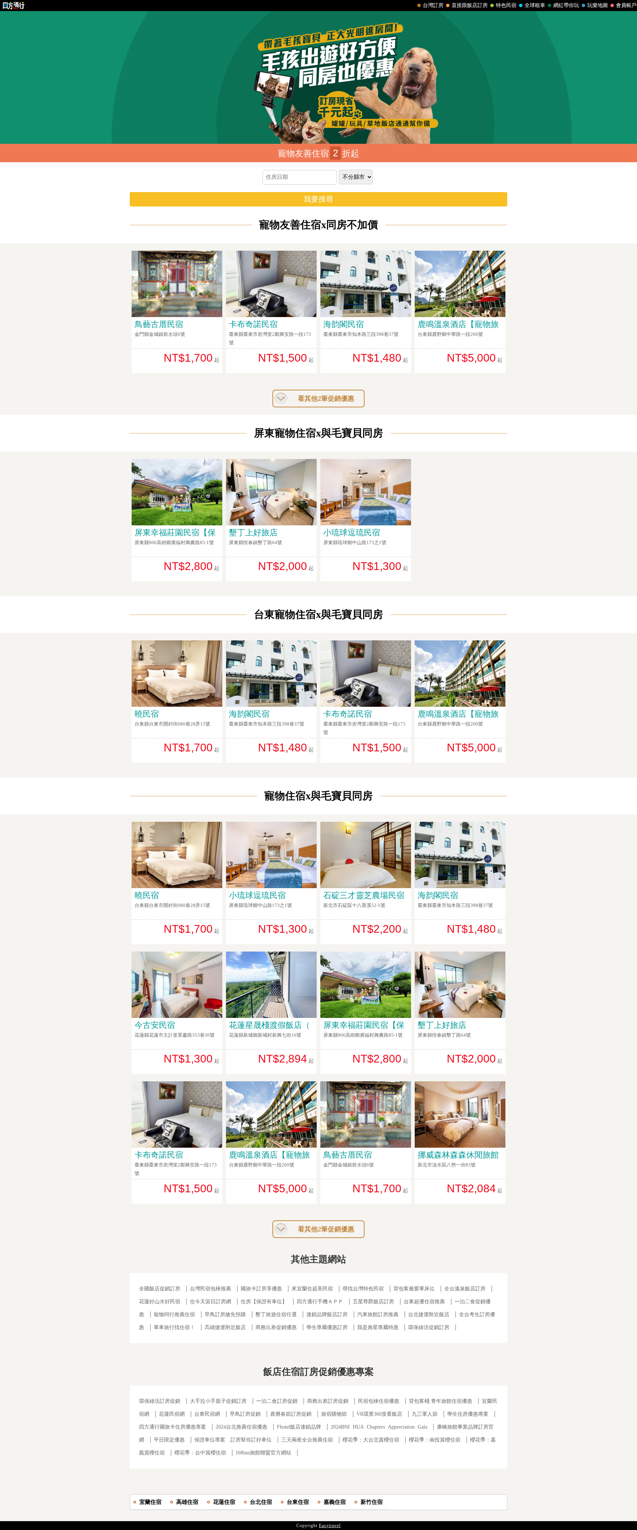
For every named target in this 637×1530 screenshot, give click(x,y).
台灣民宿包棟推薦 (210, 1288)
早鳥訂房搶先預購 (225, 1314)
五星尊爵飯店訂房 (373, 1301)
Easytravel (330, 1525)
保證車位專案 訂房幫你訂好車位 (233, 1440)
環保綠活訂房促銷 (159, 1401)
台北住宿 (261, 1502)
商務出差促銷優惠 (276, 1327)
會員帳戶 (626, 5)
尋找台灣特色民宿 (363, 1288)
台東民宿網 (207, 1414)
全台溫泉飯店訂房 (464, 1288)
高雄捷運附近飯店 (225, 1327)
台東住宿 (298, 1502)
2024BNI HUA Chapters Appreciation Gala (379, 1427)
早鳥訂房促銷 (245, 1414)
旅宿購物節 (334, 1414)
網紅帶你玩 (566, 5)
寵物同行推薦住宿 (174, 1314)
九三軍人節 (425, 1414)
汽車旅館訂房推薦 (377, 1314)
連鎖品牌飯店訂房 (327, 1314)
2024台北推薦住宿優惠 (241, 1427)
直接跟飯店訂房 (470, 5)
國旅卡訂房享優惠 (261, 1288)
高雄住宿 (187, 1502)
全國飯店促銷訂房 (159, 1288)
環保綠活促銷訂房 (428, 1327)
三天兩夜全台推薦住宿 (307, 1440)
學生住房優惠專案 (467, 1414)
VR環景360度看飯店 (379, 1414)
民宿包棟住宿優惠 (378, 1401)
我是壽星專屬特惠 (377, 1327)
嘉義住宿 (335, 1502)
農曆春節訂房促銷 (291, 1414)
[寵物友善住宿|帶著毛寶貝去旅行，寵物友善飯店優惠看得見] (318, 77)
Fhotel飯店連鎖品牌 (299, 1427)
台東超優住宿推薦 (424, 1301)
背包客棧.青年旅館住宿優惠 (440, 1401)
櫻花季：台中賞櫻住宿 (200, 1453)
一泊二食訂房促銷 (276, 1401)
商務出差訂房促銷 (327, 1401)
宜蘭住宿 (150, 1502)
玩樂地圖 (597, 5)
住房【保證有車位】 (264, 1301)
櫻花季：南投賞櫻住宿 (434, 1440)
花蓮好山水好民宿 (159, 1301)
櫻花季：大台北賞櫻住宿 (370, 1440)
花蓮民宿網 (172, 1414)
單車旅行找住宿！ (174, 1327)
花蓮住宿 (224, 1502)
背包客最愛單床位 (414, 1288)
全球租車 (535, 5)
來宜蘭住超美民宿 (312, 1288)
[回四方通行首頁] (14, 5)
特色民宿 (506, 5)
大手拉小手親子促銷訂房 (218, 1401)
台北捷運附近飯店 (428, 1314)
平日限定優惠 (169, 1440)
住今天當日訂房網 (210, 1301)
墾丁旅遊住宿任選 (276, 1314)
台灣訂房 (433, 5)
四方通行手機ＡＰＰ (320, 1301)
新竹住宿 (372, 1502)
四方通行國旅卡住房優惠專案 (172, 1427)
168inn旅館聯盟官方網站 (263, 1453)
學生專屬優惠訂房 (327, 1327)
